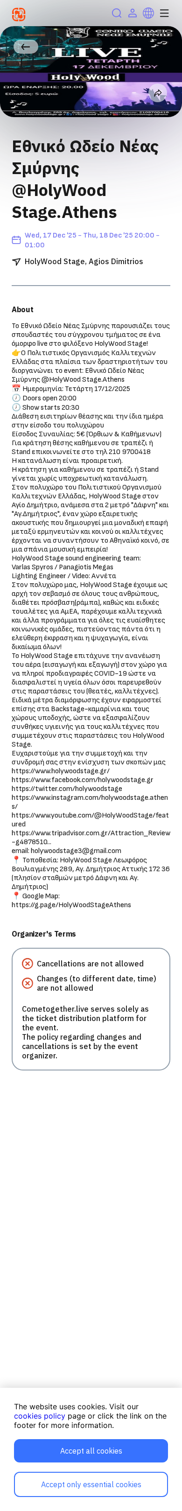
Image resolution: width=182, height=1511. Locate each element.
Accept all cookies (91, 1450)
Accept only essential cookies (91, 1484)
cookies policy (39, 1415)
